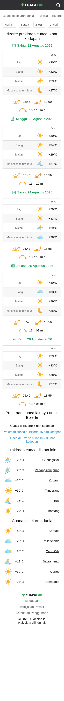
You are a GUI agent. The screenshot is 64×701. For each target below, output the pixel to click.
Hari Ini (9, 24)
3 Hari (39, 24)
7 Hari (54, 24)
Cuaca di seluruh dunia (18, 16)
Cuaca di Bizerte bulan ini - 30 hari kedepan (32, 439)
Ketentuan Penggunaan (32, 613)
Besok (24, 24)
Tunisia (43, 16)
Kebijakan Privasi (32, 607)
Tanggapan (32, 600)
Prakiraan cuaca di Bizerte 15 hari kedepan (32, 432)
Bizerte (57, 16)
